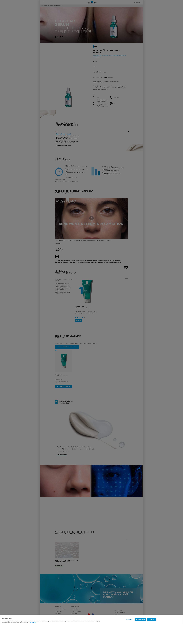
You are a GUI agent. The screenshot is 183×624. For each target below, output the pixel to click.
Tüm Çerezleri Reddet (140, 619)
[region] (91, 619)
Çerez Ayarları (129, 619)
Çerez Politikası (32, 622)
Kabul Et (152, 619)
